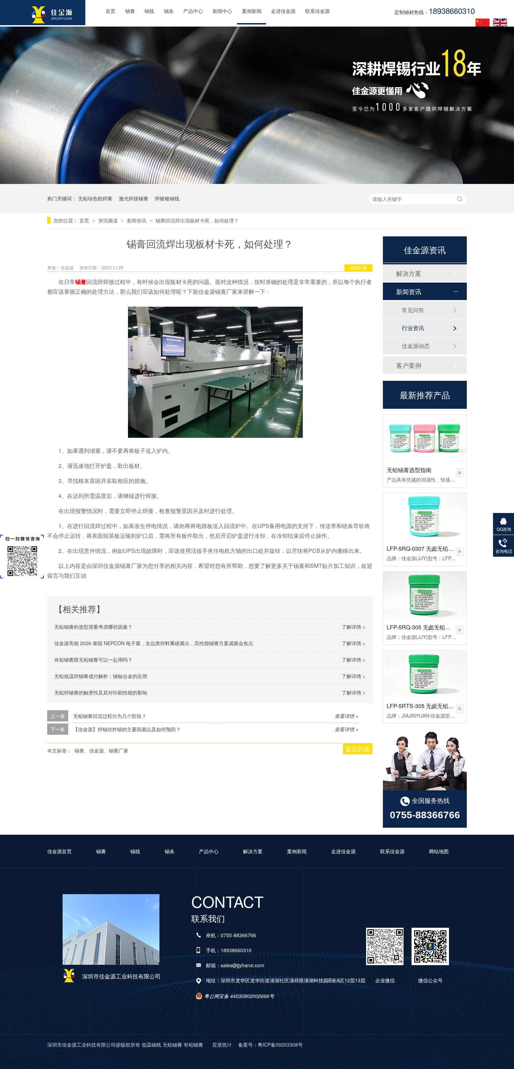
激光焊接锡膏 (133, 198)
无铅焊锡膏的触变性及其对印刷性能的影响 (100, 692)
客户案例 (408, 365)
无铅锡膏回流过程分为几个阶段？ (110, 715)
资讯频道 (108, 220)
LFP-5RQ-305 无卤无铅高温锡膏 (427, 627)
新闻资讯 (137, 220)
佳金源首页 (59, 851)
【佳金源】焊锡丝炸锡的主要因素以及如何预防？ (127, 729)
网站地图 (439, 851)
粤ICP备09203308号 (280, 1044)
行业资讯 (413, 328)
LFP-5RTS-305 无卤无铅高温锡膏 (429, 706)
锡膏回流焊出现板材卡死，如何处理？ (197, 220)
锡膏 (130, 11)
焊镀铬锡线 (167, 198)
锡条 (169, 11)
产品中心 (193, 11)
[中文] (483, 23)
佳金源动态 (416, 346)
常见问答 (413, 310)
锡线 (149, 11)
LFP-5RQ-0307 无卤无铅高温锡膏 (429, 548)
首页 (110, 11)
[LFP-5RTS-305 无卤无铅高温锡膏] (424, 673)
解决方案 (408, 273)
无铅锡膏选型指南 (409, 470)
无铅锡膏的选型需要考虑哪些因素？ (93, 626)
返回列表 (358, 268)
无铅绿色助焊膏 (95, 198)
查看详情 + (346, 715)
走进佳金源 (283, 11)
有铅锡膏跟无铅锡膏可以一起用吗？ (93, 659)
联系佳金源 (317, 11)
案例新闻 (252, 11)
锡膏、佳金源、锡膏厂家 (101, 750)
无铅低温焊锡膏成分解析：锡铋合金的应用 (100, 675)
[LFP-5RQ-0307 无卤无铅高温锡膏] (424, 516)
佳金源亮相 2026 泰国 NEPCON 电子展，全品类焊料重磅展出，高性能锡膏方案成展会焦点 (153, 643)
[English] (500, 23)
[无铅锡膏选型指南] (424, 437)
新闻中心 (222, 11)
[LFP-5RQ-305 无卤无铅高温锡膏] (424, 595)
